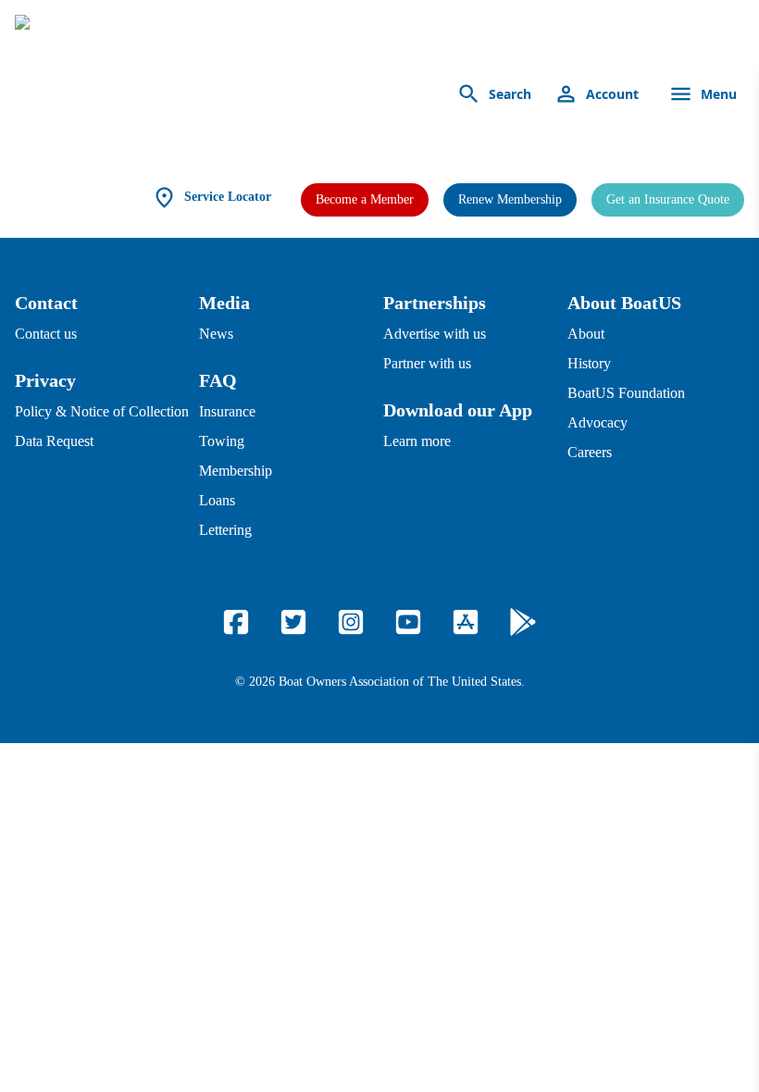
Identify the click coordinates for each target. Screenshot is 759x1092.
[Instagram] (351, 622)
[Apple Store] (465, 622)
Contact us (46, 333)
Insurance (227, 411)
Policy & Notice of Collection (102, 411)
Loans (217, 500)
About (585, 333)
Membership (235, 470)
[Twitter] (293, 622)
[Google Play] (523, 622)
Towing (221, 441)
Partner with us (427, 363)
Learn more (417, 441)
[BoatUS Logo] (187, 94)
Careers (589, 452)
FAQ (218, 380)
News (216, 333)
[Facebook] (236, 622)
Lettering (225, 530)
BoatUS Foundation (626, 393)
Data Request (54, 441)
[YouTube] (408, 622)
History (589, 363)
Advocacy (597, 422)
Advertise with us (434, 333)
